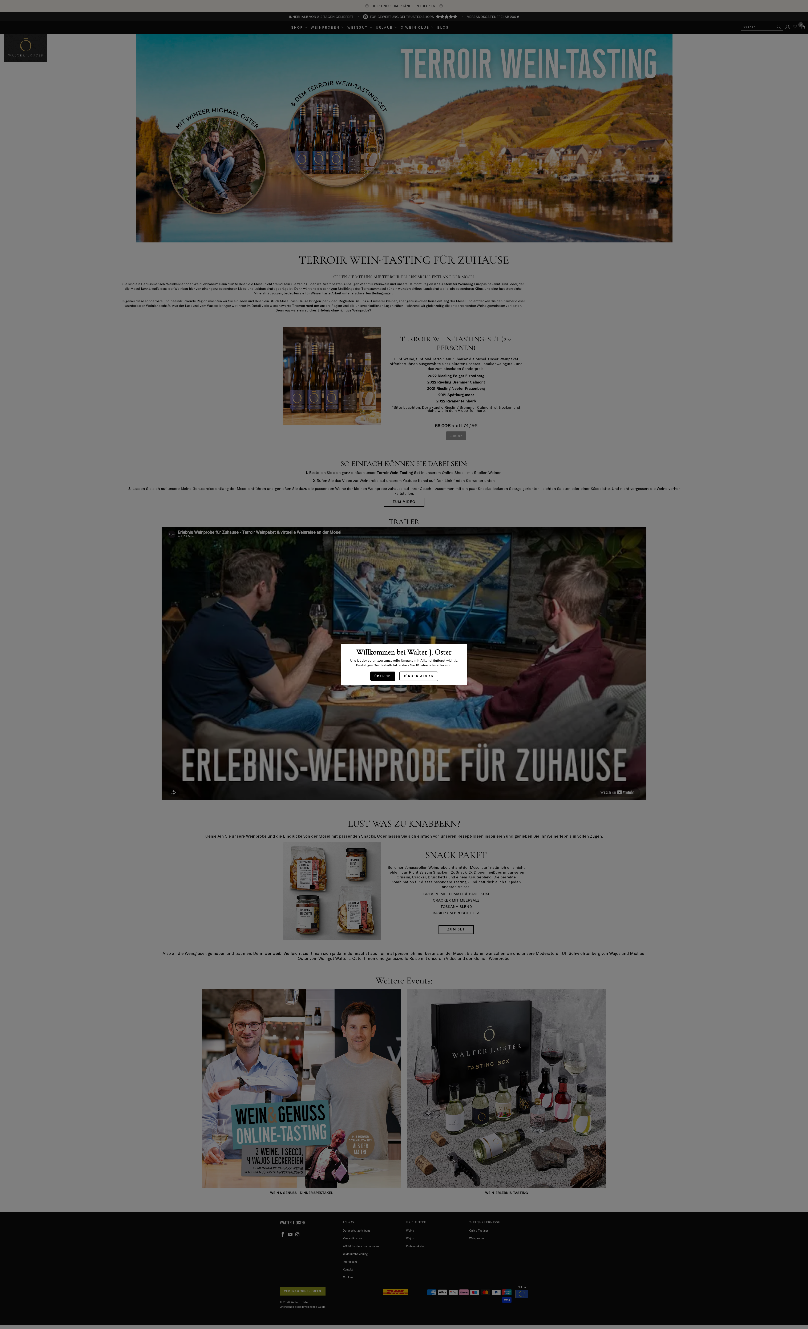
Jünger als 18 (418, 676)
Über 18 (383, 676)
